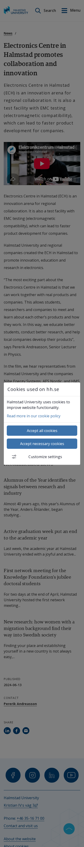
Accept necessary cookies (42, 443)
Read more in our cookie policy (33, 415)
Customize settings (45, 456)
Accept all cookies (42, 430)
